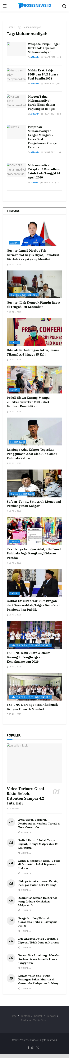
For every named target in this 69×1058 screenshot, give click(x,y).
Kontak (38, 1016)
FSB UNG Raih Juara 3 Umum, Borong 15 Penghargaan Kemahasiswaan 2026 (29, 657)
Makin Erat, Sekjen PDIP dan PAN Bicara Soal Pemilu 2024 (43, 74)
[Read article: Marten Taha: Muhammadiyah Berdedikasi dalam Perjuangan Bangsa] (16, 101)
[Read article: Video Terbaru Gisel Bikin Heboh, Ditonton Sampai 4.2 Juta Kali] (34, 763)
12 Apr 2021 (49, 113)
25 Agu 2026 (14, 666)
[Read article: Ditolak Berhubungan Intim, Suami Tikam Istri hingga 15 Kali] (34, 332)
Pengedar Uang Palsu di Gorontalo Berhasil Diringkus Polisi (37, 922)
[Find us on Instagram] (32, 1048)
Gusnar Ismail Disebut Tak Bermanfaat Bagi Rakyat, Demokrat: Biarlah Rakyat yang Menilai (33, 255)
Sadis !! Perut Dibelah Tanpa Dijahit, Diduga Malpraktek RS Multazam (38, 844)
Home (10, 27)
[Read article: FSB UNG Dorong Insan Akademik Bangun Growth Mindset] (34, 687)
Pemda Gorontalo (22, 493)
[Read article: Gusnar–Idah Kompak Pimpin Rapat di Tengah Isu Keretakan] (34, 284)
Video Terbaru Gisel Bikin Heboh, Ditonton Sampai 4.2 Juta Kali (25, 795)
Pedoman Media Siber (34, 1020)
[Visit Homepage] (34, 6)
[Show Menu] (5, 6)
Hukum (14, 342)
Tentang (25, 1016)
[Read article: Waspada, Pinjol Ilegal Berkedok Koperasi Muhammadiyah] (16, 49)
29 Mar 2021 (49, 152)
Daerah (14, 242)
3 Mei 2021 (48, 83)
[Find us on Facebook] (28, 1048)
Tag (18, 27)
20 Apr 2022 (49, 57)
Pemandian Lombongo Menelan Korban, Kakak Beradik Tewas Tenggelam (39, 959)
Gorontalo (17, 441)
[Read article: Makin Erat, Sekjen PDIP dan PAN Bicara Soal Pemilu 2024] (16, 75)
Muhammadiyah (32, 27)
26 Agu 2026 (14, 264)
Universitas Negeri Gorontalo (30, 645)
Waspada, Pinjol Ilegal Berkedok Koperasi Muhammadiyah (44, 48)
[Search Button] (64, 6)
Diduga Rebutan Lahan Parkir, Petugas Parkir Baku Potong (38, 883)
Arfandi (34, 57)
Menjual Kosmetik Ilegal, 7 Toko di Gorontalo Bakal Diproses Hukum (39, 864)
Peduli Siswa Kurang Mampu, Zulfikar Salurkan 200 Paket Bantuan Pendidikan (28, 402)
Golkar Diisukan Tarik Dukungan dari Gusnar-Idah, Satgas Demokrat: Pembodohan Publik (33, 605)
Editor (34, 182)
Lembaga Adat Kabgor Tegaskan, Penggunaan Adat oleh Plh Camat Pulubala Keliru (32, 454)
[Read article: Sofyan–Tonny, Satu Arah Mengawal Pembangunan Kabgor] (34, 483)
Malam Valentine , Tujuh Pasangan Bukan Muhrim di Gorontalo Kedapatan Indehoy (38, 979)
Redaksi (51, 1016)
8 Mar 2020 (47, 182)
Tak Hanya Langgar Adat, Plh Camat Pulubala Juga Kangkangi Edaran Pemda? (34, 553)
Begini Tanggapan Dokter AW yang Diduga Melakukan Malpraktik (38, 901)
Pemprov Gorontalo (23, 294)
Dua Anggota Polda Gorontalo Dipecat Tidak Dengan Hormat (38, 940)
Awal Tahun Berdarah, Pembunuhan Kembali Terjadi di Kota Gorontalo (39, 823)
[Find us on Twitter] (37, 1048)
